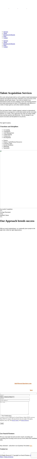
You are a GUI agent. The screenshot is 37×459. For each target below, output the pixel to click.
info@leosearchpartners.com (23, 383)
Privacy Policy (15, 420)
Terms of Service (25, 420)
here (31, 390)
